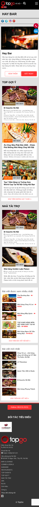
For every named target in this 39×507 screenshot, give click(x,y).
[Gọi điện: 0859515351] (36, 31)
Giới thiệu (4, 486)
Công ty (4, 490)
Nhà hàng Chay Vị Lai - (26, 305)
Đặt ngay (29, 74)
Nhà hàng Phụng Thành (26, 389)
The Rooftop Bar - (24, 296)
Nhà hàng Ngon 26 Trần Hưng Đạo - (26, 332)
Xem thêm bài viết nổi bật (19, 341)
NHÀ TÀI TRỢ (6, 478)
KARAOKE (4, 467)
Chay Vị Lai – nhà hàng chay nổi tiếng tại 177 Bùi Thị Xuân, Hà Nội (26, 355)
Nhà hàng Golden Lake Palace (16, 269)
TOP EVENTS (6, 472)
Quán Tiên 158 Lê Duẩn (26, 371)
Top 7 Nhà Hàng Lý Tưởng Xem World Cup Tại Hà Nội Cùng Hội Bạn (19, 183)
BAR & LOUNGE (7, 462)
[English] (5, 7)
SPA (2, 481)
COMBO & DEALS (7, 464)
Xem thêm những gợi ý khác (19, 199)
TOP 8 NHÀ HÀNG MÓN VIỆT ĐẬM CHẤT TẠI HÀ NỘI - (26, 324)
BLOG (3, 483)
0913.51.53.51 (7, 447)
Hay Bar (7, 53)
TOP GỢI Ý (8, 141)
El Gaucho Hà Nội (11, 108)
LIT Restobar (22, 362)
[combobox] (19, 3)
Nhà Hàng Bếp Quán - (25, 314)
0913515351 (13, 273)
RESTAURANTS (10, 103)
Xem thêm (12, 74)
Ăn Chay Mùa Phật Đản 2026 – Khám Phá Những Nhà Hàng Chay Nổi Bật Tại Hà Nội (19, 147)
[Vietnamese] (2, 7)
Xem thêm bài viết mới (19, 398)
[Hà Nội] (8, 3)
